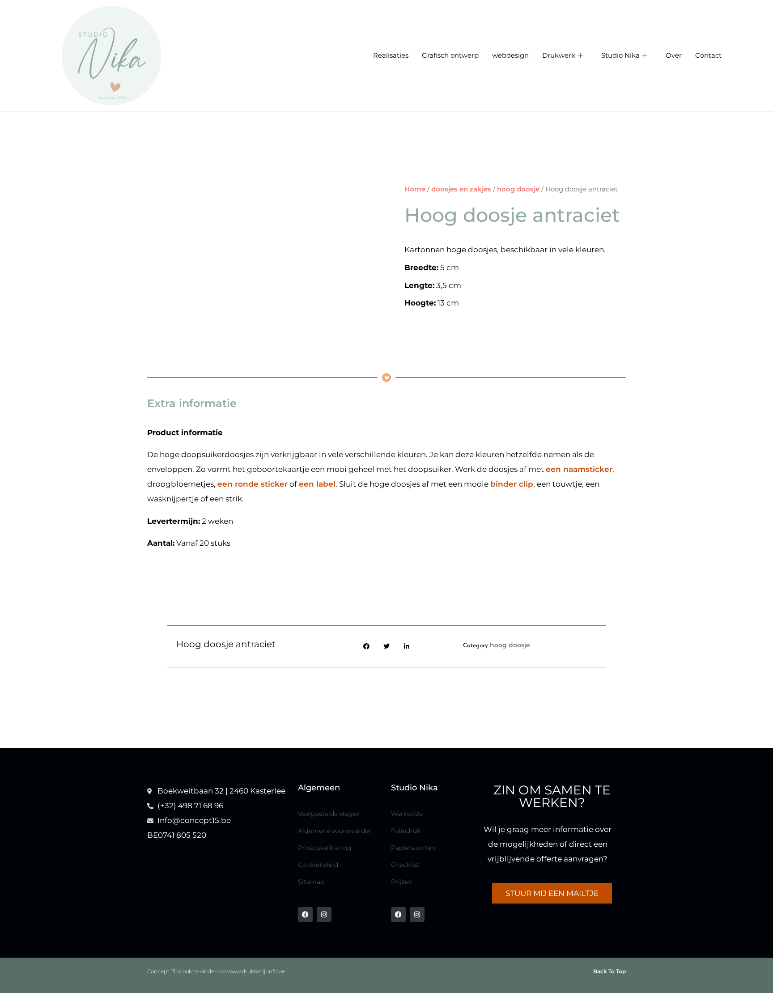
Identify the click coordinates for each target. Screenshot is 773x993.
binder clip (511, 484)
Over (674, 55)
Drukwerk (558, 55)
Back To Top (609, 971)
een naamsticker (579, 469)
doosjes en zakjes (461, 189)
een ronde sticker (252, 484)
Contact (708, 55)
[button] (367, 647)
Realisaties (390, 55)
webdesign (510, 55)
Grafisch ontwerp (450, 55)
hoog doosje (518, 189)
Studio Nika (620, 55)
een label (317, 484)
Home (414, 189)
